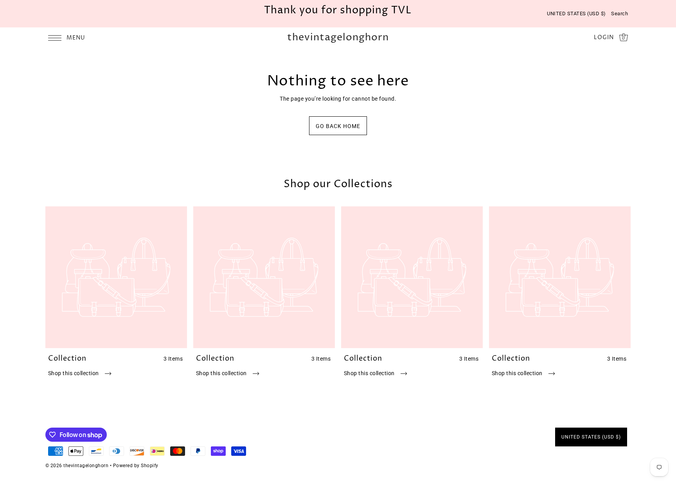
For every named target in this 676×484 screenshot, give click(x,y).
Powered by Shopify (135, 465)
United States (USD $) (576, 13)
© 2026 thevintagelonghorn (77, 465)
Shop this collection (74, 373)
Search (619, 13)
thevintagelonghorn (338, 38)
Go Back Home (338, 126)
